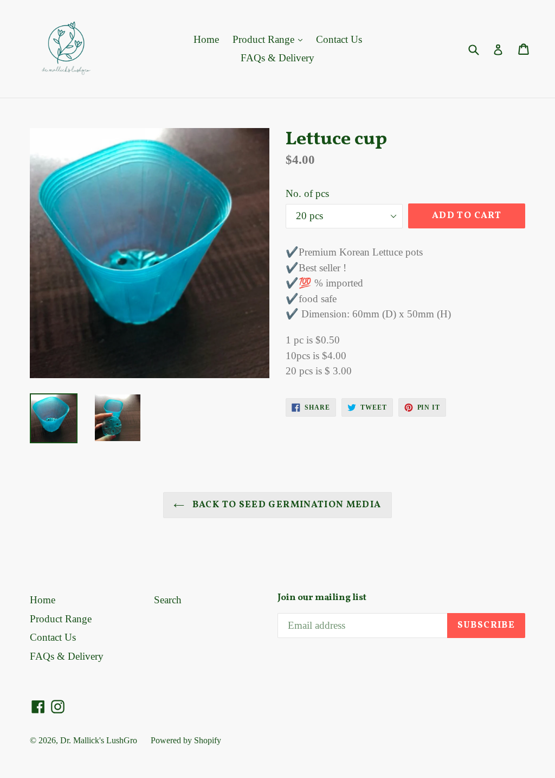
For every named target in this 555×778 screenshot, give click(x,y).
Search (168, 599)
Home (206, 39)
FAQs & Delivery (277, 57)
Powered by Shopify (186, 740)
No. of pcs (307, 193)
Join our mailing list (322, 597)
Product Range (265, 39)
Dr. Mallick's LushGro (98, 740)
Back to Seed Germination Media (285, 505)
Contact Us (339, 39)
